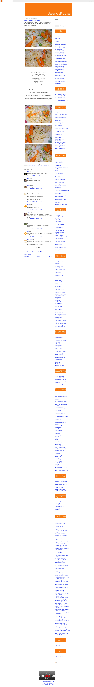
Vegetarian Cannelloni (59, 249)
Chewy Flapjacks (58, 410)
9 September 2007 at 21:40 (34, 182)
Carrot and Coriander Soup (60, 377)
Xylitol (56, 511)
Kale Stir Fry (57, 176)
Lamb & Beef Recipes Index (60, 55)
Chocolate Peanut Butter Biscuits (61, 416)
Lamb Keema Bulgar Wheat (60, 301)
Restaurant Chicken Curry (60, 315)
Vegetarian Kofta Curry (59, 146)
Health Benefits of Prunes (60, 487)
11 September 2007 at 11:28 (34, 236)
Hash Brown (57, 174)
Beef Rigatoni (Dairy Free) (60, 533)
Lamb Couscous (58, 297)
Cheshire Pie (57, 342)
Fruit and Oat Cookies (59, 431)
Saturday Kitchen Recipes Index (61, 63)
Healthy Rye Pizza (58, 348)
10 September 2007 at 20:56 (35, 218)
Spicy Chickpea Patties (59, 139)
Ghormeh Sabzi (58, 503)
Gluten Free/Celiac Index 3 (60, 53)
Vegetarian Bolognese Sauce (60, 199)
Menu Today (29, 221)
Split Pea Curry (58, 140)
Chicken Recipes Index (59, 39)
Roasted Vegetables (59, 184)
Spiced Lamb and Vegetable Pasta (61, 236)
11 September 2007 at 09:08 (34, 228)
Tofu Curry (57, 191)
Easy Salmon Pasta (59, 222)
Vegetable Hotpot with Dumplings (61, 194)
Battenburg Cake (58, 399)
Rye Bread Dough (58, 359)
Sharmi (28, 212)
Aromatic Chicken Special (60, 261)
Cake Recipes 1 (58, 36)
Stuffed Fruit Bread (58, 461)
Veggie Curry (57, 202)
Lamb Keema (57, 300)
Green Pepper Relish (59, 173)
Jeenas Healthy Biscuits (59, 435)
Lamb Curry (57, 298)
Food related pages (58, 645)
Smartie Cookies (58, 456)
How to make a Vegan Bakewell (61, 101)
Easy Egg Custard (58, 430)
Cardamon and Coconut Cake (60, 408)
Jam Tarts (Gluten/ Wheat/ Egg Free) (62, 567)
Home (38, 256)
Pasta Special (57, 229)
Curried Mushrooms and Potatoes (61, 167)
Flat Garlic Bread (58, 343)
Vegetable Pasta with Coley (60, 247)
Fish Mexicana (57, 288)
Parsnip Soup (57, 382)
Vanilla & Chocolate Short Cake (61, 467)
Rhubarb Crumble (58, 451)
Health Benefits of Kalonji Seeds (61, 484)
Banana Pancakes (58, 398)
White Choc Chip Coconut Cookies (61, 470)
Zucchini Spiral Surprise (59, 250)
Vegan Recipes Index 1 (59, 66)
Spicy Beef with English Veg (60, 320)
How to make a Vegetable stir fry (61, 100)
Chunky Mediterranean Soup (60, 380)
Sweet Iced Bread (58, 462)
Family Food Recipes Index (60, 47)
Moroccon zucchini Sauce (60, 179)
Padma (28, 178)
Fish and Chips (58, 286)
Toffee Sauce (57, 465)
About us (56, 19)
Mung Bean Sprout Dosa (59, 131)
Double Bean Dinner (58, 123)
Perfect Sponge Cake (59, 442)
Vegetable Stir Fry (58, 198)
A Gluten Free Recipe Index (60, 522)
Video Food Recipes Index (60, 81)
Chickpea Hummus (58, 119)
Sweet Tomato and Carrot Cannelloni (62, 190)
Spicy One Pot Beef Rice (60, 241)
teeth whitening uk (48, 681)
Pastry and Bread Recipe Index (61, 61)
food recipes (46, 165)
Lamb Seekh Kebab (58, 303)
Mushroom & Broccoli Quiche (60, 351)
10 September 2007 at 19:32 (35, 209)
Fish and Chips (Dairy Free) (60, 558)
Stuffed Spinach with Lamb (60, 326)
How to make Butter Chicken (60, 94)
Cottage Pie (57, 283)
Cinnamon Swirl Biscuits (59, 421)
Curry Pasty (57, 168)
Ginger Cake (57, 433)
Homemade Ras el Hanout (60, 506)
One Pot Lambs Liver (59, 312)
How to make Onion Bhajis (60, 97)
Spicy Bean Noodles (59, 238)
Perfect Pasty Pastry (59, 353)
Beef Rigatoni (57, 218)
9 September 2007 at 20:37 (34, 175)
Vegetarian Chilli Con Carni (60, 145)
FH (28, 171)
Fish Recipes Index (58, 49)
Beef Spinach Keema (59, 266)
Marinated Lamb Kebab (59, 308)
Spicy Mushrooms (58, 188)
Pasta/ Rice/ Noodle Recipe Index (61, 60)
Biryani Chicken (58, 267)
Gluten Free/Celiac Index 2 (60, 52)
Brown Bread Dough (58, 337)
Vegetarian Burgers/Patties (60, 143)
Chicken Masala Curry (59, 275)
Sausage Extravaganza (59, 232)
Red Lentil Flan (58, 136)
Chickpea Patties (58, 120)
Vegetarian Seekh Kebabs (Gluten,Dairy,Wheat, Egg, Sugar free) (62, 625)
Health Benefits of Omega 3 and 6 (61, 486)
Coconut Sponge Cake (59, 428)
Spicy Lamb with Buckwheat (60, 323)
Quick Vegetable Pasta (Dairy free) (61, 587)
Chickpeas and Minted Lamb (60, 277)
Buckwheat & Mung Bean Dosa (61, 340)
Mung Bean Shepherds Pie (60, 129)
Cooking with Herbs (58, 501)
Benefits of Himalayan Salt (60, 483)
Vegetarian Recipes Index (60, 73)
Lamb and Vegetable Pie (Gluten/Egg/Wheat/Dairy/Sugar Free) (61, 570)
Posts (57, 662)
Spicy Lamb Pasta (58, 239)
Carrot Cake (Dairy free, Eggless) (61, 535)
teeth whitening (48, 683)
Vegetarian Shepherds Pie (60, 149)
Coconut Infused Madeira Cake (61, 425)
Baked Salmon (57, 263)
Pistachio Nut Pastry (59, 354)
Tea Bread (57, 464)
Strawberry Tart (58, 459)
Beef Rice (56, 264)
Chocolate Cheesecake (59, 414)
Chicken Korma (58, 272)
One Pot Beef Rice (58, 311)
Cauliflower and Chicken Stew (60, 379)
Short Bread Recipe (58, 455)
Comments (58, 665)
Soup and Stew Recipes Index (61, 64)
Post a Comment (27, 254)
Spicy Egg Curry (58, 187)
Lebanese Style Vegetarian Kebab (61, 128)
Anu (28, 231)
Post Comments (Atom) (34, 259)
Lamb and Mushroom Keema (60, 294)
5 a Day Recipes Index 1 (59, 77)
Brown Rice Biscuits (59, 407)
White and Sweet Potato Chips (61, 204)
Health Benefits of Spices (60, 489)
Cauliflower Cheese (58, 219)
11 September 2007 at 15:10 (34, 251)
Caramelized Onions (59, 162)
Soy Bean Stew (58, 137)
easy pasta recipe (32, 165)
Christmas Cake (58, 419)
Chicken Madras (58, 274)
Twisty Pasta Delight (59, 242)
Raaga (28, 185)
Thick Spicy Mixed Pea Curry (60, 142)
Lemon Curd (57, 436)
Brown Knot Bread (58, 339)
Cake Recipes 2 (58, 38)
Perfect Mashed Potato (59, 182)
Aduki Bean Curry (58, 112)
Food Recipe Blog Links (59, 656)
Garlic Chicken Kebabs (59, 289)
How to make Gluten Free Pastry (61, 565)
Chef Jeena (29, 191)
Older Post (50, 256)
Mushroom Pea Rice (59, 227)
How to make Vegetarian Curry (61, 98)
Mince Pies (57, 441)
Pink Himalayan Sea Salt (60, 507)
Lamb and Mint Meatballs (60, 292)
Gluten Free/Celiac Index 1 (60, 50)
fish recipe (39, 165)
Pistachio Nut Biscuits (59, 445)
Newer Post (26, 256)
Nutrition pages (58, 83)
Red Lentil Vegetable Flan (60, 357)
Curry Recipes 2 (58, 43)
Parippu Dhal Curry (58, 134)
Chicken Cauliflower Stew (60, 269)
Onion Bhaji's (57, 181)
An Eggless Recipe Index (60, 523)
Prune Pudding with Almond (60, 448)
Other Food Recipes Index (60, 58)
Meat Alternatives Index (59, 56)
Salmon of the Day (58, 317)
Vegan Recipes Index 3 (59, 69)
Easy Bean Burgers (58, 125)
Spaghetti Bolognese (59, 235)
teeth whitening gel (48, 684)
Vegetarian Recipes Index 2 (60, 75)
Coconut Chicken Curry (59, 278)
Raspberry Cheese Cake (59, 450)
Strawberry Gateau (58, 458)
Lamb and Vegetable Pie (59, 349)
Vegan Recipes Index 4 (59, 70)
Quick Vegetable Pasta (59, 230)
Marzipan (56, 439)
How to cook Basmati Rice (60, 224)
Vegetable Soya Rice (59, 196)
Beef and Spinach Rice (59, 216)
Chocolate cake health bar (60, 413)
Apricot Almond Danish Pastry (61, 396)
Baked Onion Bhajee (59, 161)
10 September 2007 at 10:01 (35, 201)
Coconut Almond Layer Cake (60, 422)
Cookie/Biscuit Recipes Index (60, 44)
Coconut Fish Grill (58, 280)
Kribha (28, 204)
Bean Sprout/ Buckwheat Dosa (61, 114)
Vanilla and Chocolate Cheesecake (61, 469)
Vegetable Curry (58, 193)
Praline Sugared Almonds (60, 447)
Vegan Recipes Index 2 (59, 67)
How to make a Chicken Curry (60, 95)
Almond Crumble (58, 395)
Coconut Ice (57, 424)
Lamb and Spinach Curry (59, 295)
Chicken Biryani (58, 221)
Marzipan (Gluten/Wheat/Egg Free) (61, 575)
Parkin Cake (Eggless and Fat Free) (62, 580)
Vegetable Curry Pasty (59, 362)
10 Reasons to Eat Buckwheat (61, 481)
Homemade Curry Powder (60, 504)
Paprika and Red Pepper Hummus (61, 133)
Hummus (56, 126)
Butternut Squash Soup (59, 376)
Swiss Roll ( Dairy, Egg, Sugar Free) (62, 599)
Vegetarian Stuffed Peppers (60, 201)
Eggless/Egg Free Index (59, 46)
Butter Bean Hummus (59, 116)
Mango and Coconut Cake (60, 438)
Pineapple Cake (58, 444)
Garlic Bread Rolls (58, 345)
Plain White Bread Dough (60, 356)
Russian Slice (57, 453)
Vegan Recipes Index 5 (59, 72)
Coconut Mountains (58, 427)
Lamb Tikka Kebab (58, 306)
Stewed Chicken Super (59, 325)
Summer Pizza (57, 360)
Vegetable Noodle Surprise (60, 246)
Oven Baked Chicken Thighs (60, 314)
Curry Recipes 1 (58, 41)
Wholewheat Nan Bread (59, 365)
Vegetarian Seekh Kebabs (60, 148)
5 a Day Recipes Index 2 (59, 78)
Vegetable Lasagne (58, 244)
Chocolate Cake (58, 411)
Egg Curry (57, 170)
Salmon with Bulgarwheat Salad (61, 318)
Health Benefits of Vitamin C (60, 490)
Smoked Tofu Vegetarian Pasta (61, 233)
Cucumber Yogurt (58, 165)
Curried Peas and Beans (59, 122)
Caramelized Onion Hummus (60, 117)
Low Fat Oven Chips (59, 177)
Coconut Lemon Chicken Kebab (61, 281)
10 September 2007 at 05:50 (35, 188)
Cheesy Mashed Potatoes (60, 164)
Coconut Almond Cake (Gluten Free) (62, 543)
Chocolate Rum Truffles (59, 418)
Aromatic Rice (57, 215)
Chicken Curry (57, 270)
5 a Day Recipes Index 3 (59, 80)
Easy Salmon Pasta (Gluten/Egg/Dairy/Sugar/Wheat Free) (61, 555)
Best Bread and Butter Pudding (61, 401)
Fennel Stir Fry (57, 171)
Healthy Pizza (57, 346)
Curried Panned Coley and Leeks (61, 284)
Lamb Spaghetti (58, 226)
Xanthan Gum (57, 509)
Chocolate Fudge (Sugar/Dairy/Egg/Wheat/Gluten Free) (61, 538)
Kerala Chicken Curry (59, 291)
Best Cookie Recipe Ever (60, 402)
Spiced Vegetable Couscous (60, 185)
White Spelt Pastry (58, 363)
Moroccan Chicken (58, 309)
